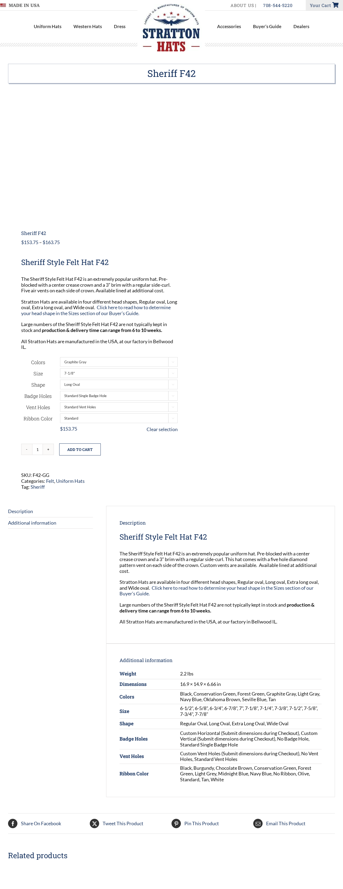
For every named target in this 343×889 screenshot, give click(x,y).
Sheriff (38, 487)
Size (38, 373)
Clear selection (162, 429)
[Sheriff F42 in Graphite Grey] (86, 157)
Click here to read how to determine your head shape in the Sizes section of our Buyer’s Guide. (96, 310)
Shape (38, 385)
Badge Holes (38, 396)
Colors (38, 362)
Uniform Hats (70, 481)
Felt (50, 481)
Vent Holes (38, 407)
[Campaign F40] (88, 872)
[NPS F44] (255, 872)
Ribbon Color (38, 418)
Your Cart (321, 5)
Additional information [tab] (32, 523)
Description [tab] (20, 511)
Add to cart (80, 449)
